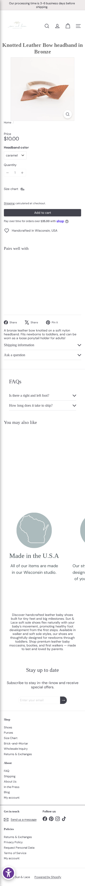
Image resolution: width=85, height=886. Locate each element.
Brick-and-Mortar (16, 743)
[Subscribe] (63, 700)
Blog (7, 792)
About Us (10, 781)
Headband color (16, 147)
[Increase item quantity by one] (22, 172)
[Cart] (68, 26)
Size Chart (10, 738)
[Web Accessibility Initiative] (8, 872)
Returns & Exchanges (18, 754)
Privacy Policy (13, 842)
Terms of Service (15, 853)
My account (11, 798)
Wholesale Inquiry (16, 749)
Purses (8, 733)
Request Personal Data (19, 848)
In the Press (11, 787)
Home (7, 122)
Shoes (8, 727)
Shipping (9, 203)
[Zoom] (67, 114)
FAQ (6, 771)
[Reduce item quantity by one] (7, 172)
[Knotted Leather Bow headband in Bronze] (42, 267)
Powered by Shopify (47, 877)
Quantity (10, 165)
